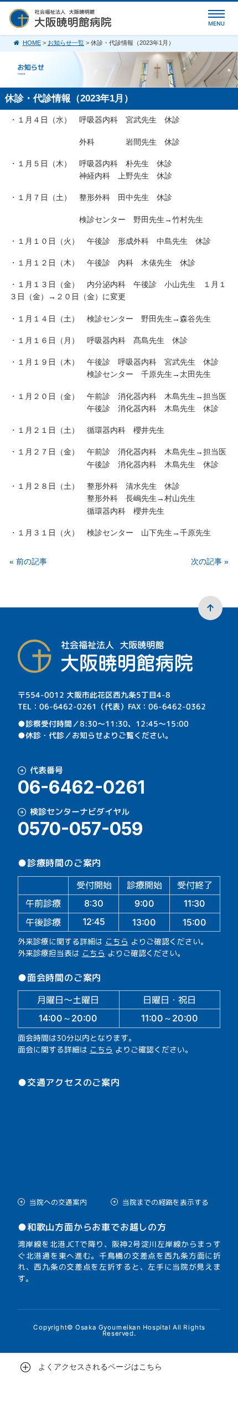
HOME (32, 42)
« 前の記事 (28, 561)
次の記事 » (210, 561)
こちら (116, 941)
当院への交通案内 (58, 1202)
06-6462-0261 (81, 787)
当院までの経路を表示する (165, 1202)
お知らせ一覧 (66, 42)
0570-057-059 (80, 829)
